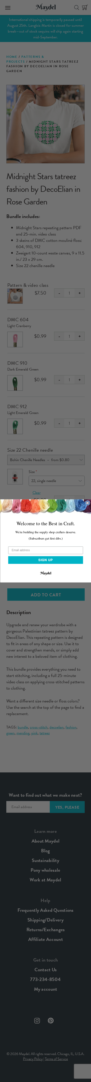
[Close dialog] (87, 503)
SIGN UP (45, 560)
